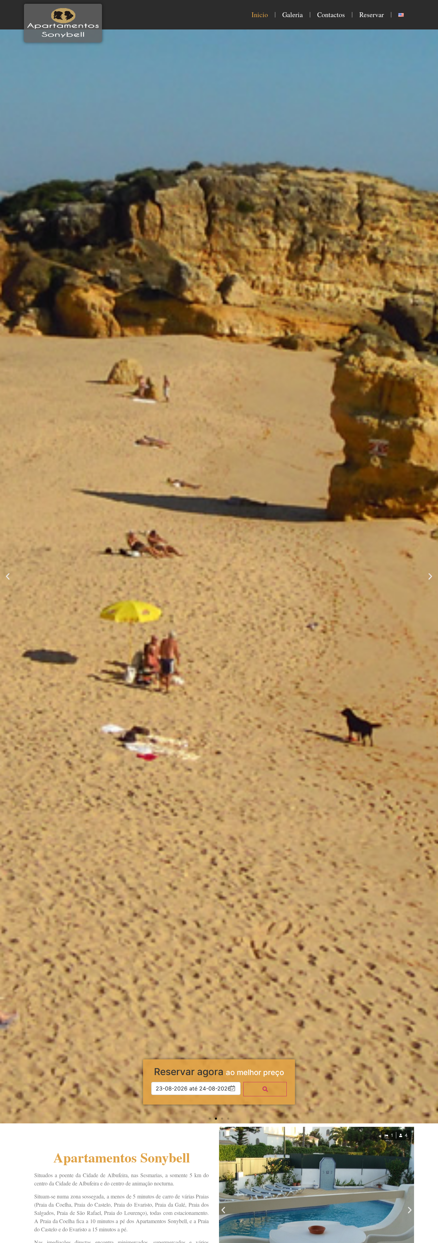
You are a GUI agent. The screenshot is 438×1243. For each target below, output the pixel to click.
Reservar (371, 14)
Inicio (260, 14)
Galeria (292, 14)
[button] (7, 576)
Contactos (331, 14)
